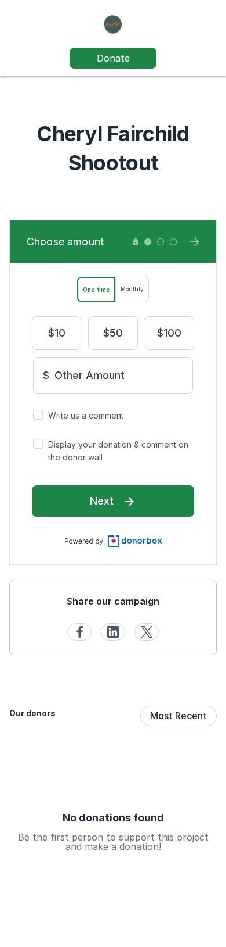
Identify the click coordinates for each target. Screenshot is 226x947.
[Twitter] (146, 632)
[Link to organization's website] (113, 23)
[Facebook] (79, 632)
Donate (113, 58)
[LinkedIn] (113, 632)
